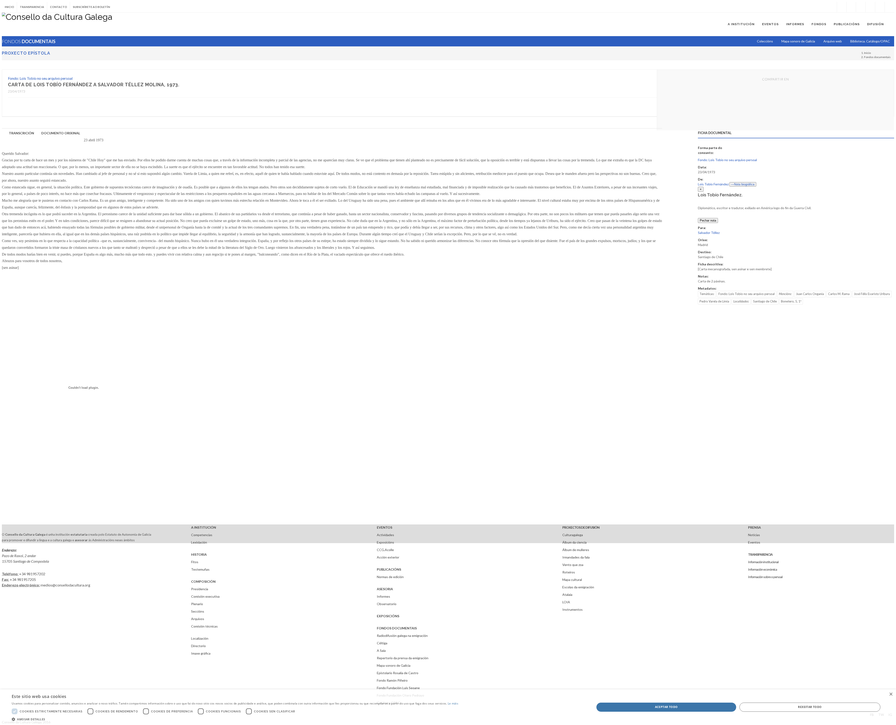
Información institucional (763, 562)
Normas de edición (390, 577)
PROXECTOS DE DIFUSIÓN (580, 527)
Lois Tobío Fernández (713, 184)
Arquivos (197, 619)
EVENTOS (384, 527)
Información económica (762, 569)
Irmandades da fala (576, 557)
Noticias (754, 535)
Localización (199, 638)
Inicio (9, 7)
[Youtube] (870, 7)
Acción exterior (388, 557)
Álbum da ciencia (574, 542)
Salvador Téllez (709, 233)
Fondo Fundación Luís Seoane (398, 688)
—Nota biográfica (742, 184)
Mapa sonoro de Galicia (393, 665)
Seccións (197, 611)
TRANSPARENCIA (760, 554)
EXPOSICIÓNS (388, 616)
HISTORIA (199, 554)
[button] (235, 719)
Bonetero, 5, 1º (791, 301)
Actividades (385, 535)
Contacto (58, 7)
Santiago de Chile (765, 301)
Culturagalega (572, 535)
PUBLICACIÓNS (389, 569)
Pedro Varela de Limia (714, 301)
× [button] (890, 694)
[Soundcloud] (860, 7)
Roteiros (568, 572)
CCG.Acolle (385, 550)
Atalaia (567, 595)
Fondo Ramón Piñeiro (392, 680)
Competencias (201, 535)
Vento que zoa (572, 565)
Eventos (754, 542)
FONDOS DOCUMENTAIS (397, 628)
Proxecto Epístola (26, 53)
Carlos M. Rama (839, 294)
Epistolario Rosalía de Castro (397, 673)
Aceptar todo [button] (666, 707)
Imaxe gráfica (200, 653)
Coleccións (765, 41)
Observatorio (386, 604)
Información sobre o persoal (765, 577)
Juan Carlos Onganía (810, 294)
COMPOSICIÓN (203, 581)
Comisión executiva (205, 596)
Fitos (194, 562)
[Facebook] (841, 7)
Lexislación (199, 542)
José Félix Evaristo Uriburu (872, 294)
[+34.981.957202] (880, 7)
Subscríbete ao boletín (91, 7)
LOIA (566, 602)
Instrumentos (572, 609)
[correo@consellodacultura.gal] (889, 7)
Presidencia (199, 589)
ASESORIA (385, 589)
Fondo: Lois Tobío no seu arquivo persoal (40, 78)
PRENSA (754, 527)
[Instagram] (832, 7)
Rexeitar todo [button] (810, 707)
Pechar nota (708, 220)
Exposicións (385, 542)
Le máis (453, 703)
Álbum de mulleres (575, 550)
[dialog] (448, 707)
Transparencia (32, 7)
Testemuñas (200, 569)
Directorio (198, 646)
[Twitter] (851, 7)
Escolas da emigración (578, 587)
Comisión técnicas (204, 626)
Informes (383, 596)
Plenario (197, 604)
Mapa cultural (572, 580)
